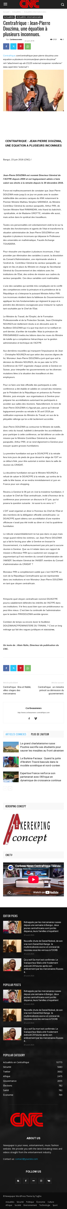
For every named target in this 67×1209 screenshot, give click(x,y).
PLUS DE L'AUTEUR (40, 734)
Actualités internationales (35, 12)
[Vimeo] (36, 719)
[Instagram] (41, 1181)
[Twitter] (13, 46)
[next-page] (10, 788)
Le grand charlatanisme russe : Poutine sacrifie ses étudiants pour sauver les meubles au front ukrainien (42, 747)
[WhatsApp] (28, 46)
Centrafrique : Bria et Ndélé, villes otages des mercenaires (17, 690)
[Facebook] (6, 46)
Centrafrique (9, 55)
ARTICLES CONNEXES (15, 734)
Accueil (6, 12)
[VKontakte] (49, 1181)
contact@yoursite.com (26, 1158)
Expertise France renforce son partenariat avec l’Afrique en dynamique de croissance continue (40, 777)
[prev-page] (5, 788)
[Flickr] (33, 1181)
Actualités (16, 12)
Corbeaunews (16, 39)
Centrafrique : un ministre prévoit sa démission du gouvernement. (51, 690)
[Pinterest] (20, 46)
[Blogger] (18, 1181)
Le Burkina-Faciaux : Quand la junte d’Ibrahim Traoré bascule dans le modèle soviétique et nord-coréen (40, 762)
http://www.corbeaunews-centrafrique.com (34, 712)
